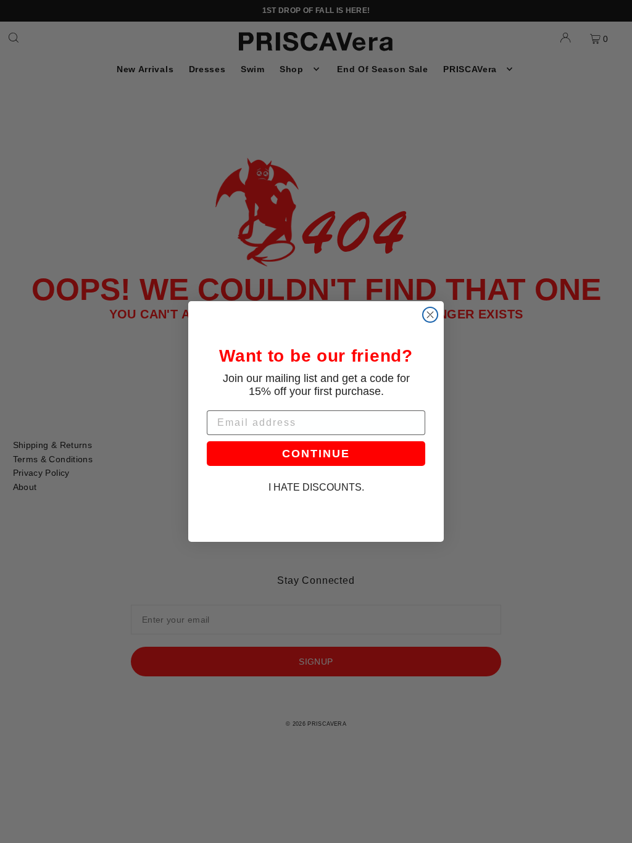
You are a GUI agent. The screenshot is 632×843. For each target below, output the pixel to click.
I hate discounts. (316, 487)
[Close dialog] (430, 314)
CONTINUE (316, 453)
